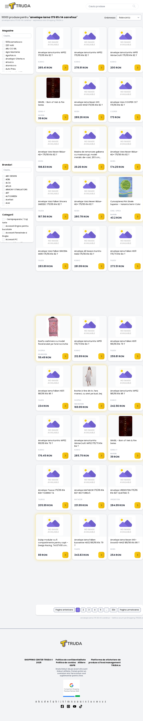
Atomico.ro (11, 65)
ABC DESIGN (11, 176)
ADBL (8, 179)
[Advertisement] (17, 119)
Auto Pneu (11, 68)
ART (7, 192)
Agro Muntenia (13, 52)
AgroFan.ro (11, 55)
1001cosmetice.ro (14, 42)
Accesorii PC (12, 239)
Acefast (9, 199)
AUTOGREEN (11, 196)
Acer (8, 203)
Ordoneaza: (110, 17)
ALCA (8, 182)
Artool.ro (10, 62)
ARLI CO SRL (11, 48)
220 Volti (10, 45)
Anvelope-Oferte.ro (15, 58)
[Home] (20, 6)
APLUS (8, 186)
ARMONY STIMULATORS (16, 189)
